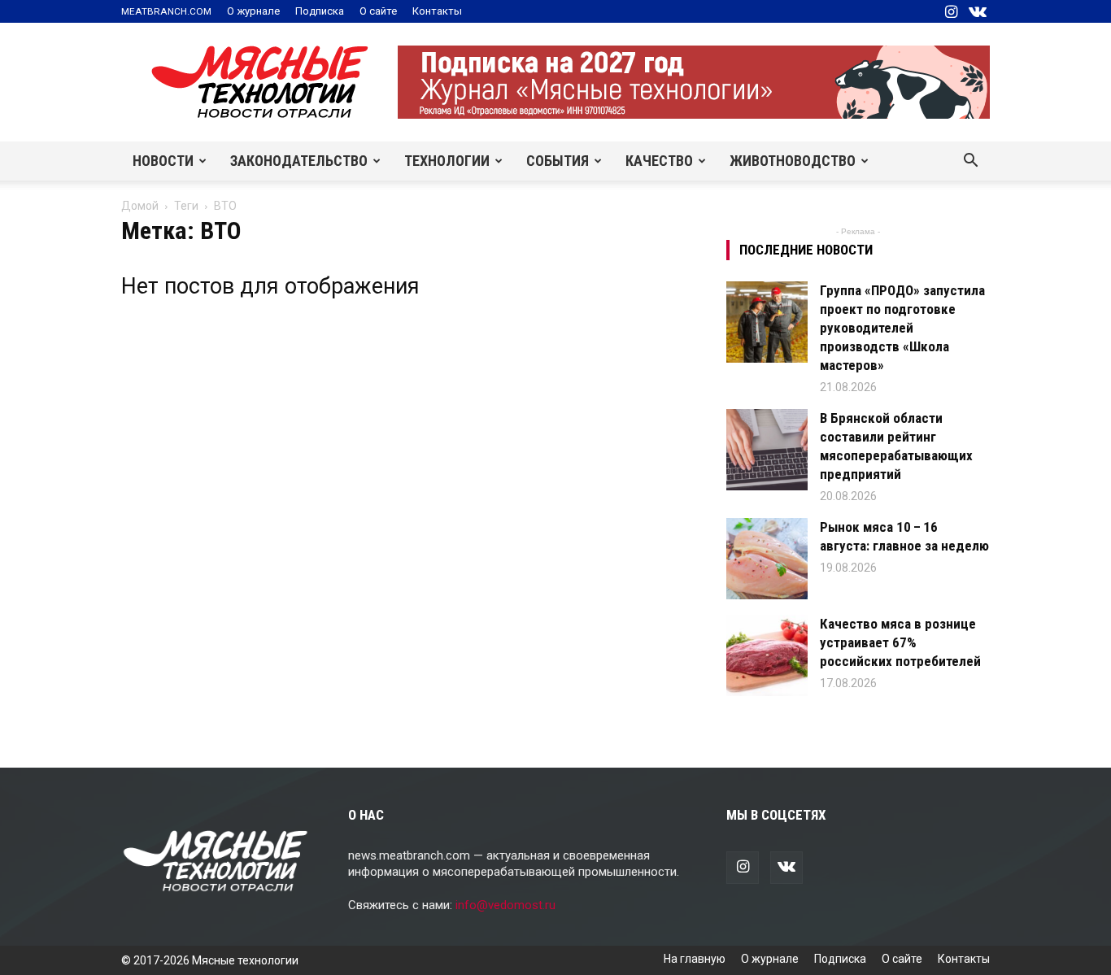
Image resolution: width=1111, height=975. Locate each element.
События (557, 160)
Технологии (447, 160)
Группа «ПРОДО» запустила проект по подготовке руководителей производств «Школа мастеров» (902, 327)
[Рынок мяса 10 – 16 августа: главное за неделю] (767, 558)
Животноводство (793, 160)
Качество (659, 160)
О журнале (253, 11)
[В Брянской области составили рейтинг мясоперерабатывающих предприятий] (767, 449)
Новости (163, 160)
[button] (970, 162)
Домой (140, 205)
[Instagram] (951, 11)
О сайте (378, 11)
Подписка (319, 11)
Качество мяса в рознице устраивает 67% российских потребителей (900, 642)
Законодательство (299, 160)
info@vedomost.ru (505, 905)
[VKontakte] (977, 11)
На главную (694, 958)
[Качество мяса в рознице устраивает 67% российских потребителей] (767, 655)
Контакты (437, 11)
